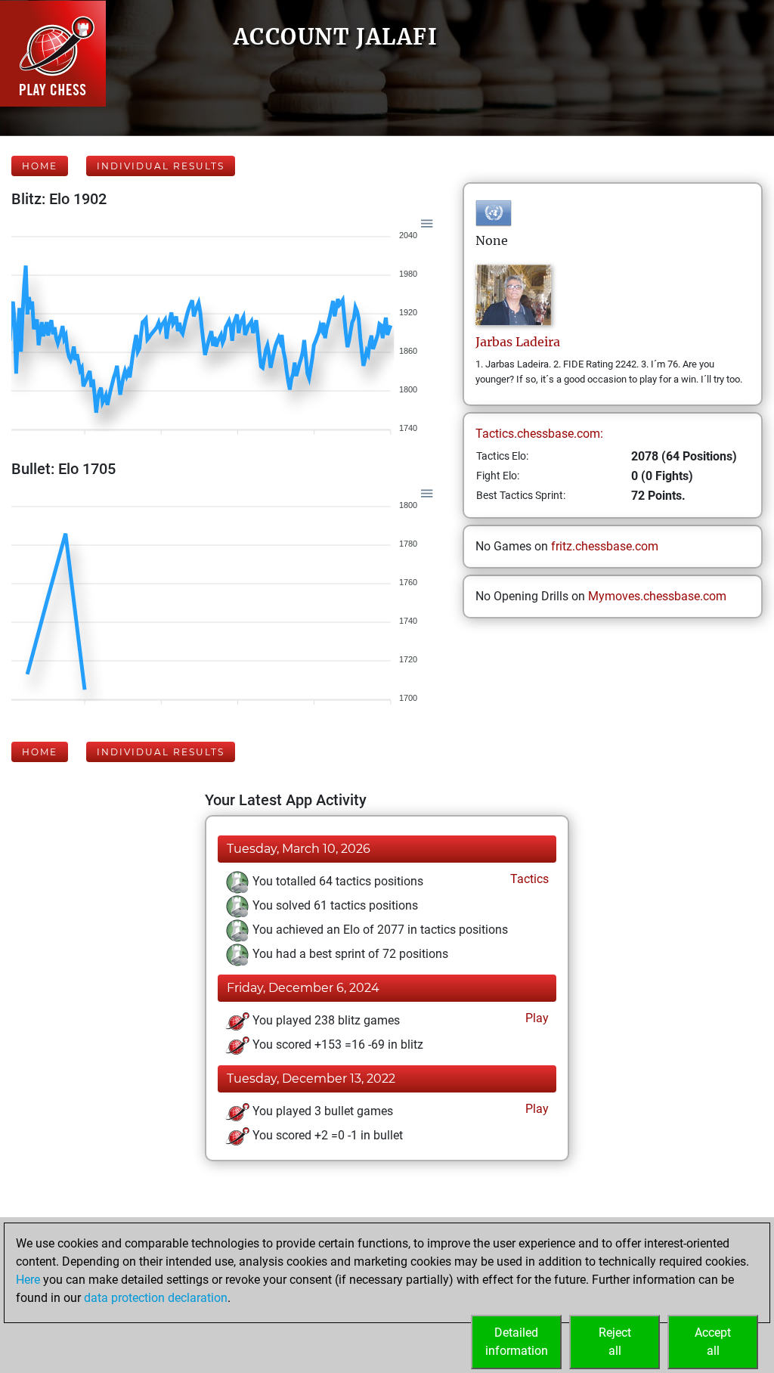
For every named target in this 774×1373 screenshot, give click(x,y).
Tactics (528, 879)
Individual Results (160, 166)
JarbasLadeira (517, 341)
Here (28, 1279)
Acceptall (713, 1341)
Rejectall (615, 1341)
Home (39, 166)
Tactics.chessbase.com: (539, 433)
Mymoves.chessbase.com (657, 596)
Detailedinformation (516, 1341)
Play (535, 1018)
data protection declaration (156, 1298)
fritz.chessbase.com (604, 546)
